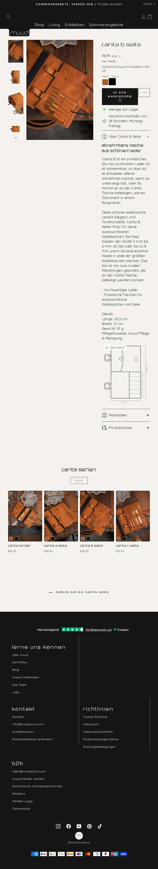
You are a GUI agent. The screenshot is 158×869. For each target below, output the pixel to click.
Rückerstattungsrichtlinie (101, 739)
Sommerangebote (106, 24)
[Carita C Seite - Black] (124, 539)
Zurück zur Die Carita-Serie (81, 592)
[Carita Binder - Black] (16, 539)
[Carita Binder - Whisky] (11, 539)
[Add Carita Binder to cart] (11, 493)
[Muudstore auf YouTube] (79, 825)
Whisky (105, 82)
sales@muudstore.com (29, 771)
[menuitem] (39, 25)
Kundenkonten (22, 732)
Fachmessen (21, 809)
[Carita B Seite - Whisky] (83, 539)
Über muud (20, 655)
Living (54, 24)
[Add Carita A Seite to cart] (47, 493)
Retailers (18, 793)
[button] (149, 4)
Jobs (15, 692)
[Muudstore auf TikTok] (99, 825)
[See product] (25, 516)
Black (112, 81)
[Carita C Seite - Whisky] (119, 539)
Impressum (91, 724)
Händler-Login (22, 801)
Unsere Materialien (25, 677)
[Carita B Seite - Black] (88, 539)
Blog (15, 670)
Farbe (110, 76)
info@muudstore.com (28, 724)
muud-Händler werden (28, 779)
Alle (79, 480)
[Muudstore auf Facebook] (68, 825)
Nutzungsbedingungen (99, 747)
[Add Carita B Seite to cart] (83, 493)
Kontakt (18, 717)
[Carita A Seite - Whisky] (47, 539)
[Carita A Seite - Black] (52, 539)
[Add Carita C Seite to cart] (119, 493)
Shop (39, 24)
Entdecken (74, 24)
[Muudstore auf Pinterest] (89, 825)
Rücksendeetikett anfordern (32, 739)
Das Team (19, 685)
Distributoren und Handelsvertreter (37, 786)
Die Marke (19, 662)
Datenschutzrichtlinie (98, 732)
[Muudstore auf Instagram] (58, 825)
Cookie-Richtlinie (95, 717)
